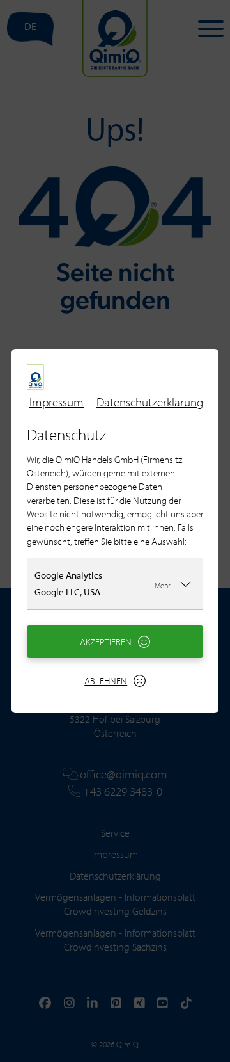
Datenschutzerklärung (149, 402)
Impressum (56, 402)
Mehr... (164, 585)
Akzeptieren (106, 642)
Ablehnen (105, 681)
